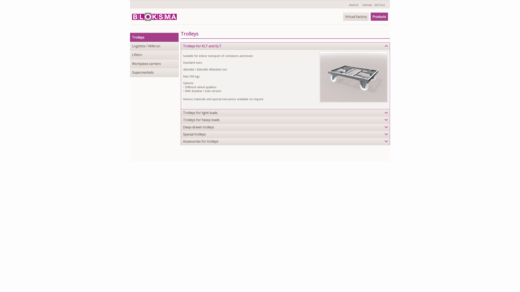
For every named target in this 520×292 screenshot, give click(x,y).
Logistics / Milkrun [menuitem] (146, 46)
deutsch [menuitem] (353, 5)
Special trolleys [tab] (194, 134)
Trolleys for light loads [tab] (200, 113)
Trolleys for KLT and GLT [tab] (202, 46)
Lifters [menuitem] (137, 55)
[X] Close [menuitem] (380, 5)
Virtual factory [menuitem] (356, 16)
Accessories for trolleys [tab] (200, 141)
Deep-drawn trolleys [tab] (198, 127)
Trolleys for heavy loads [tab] (201, 120)
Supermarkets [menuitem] (143, 72)
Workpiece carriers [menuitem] (146, 63)
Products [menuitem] (379, 16)
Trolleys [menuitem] (138, 37)
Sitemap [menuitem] (367, 5)
